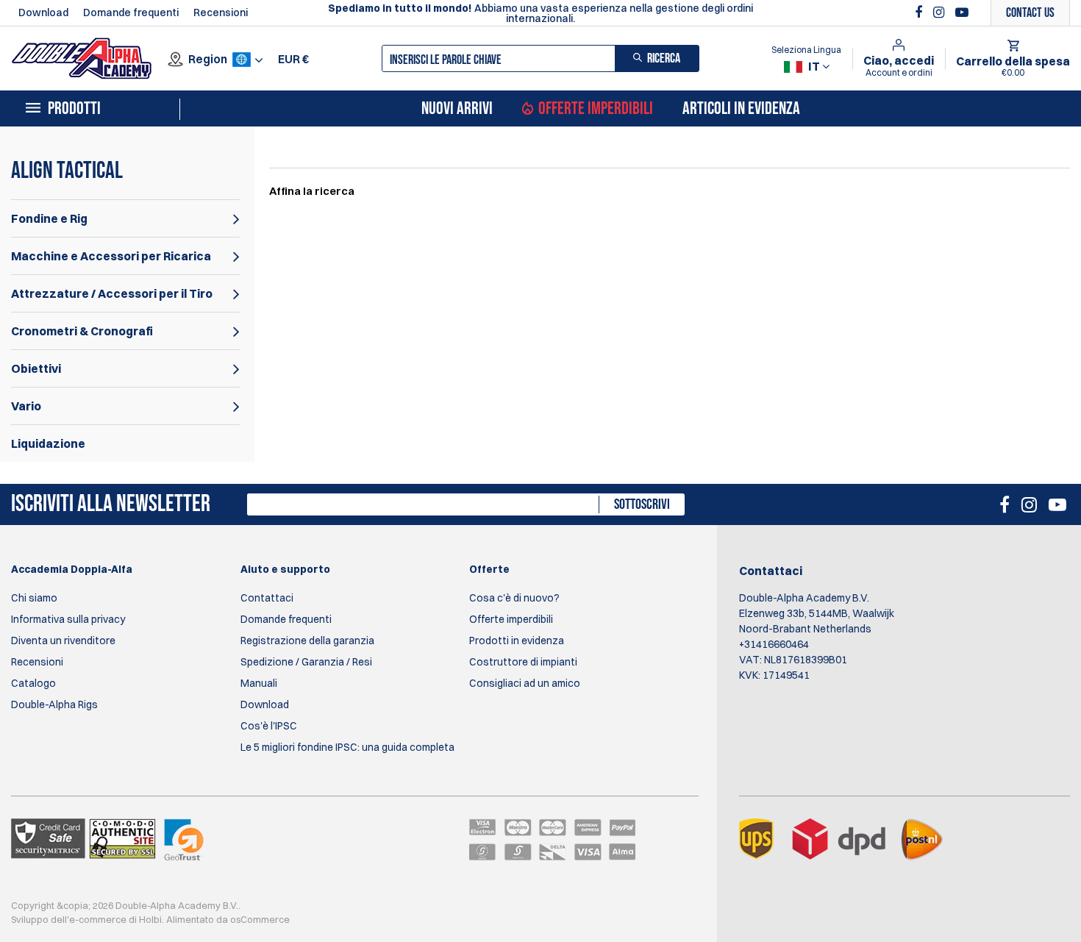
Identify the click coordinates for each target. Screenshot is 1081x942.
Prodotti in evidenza (516, 640)
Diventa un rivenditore (63, 640)
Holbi (150, 919)
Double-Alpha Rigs (54, 704)
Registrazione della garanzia (307, 640)
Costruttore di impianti (523, 661)
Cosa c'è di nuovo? (514, 597)
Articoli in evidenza (741, 109)
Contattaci (266, 597)
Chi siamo (34, 597)
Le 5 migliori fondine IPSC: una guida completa (347, 747)
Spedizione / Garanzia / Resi (306, 661)
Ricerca (663, 58)
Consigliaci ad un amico (524, 683)
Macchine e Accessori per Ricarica (111, 256)
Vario (26, 406)
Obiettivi (36, 368)
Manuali (258, 683)
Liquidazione (48, 443)
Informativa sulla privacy (68, 619)
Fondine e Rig (49, 218)
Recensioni (220, 12)
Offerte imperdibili (595, 109)
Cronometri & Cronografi (82, 331)
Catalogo (33, 683)
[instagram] (940, 12)
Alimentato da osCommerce (228, 919)
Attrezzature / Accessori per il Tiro (112, 293)
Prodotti (74, 109)
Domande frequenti (131, 12)
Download (43, 12)
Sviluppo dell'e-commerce (68, 919)
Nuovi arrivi (457, 109)
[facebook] (920, 12)
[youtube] (961, 12)
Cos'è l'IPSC (268, 725)
